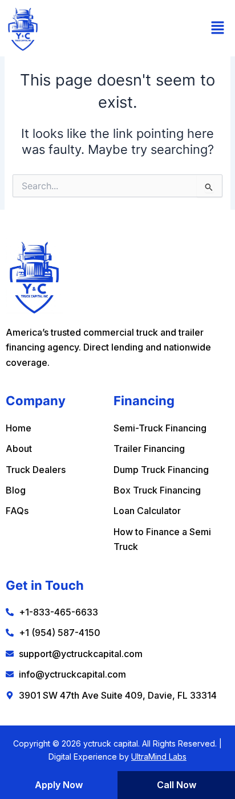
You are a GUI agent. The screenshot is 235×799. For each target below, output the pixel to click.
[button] (217, 28)
